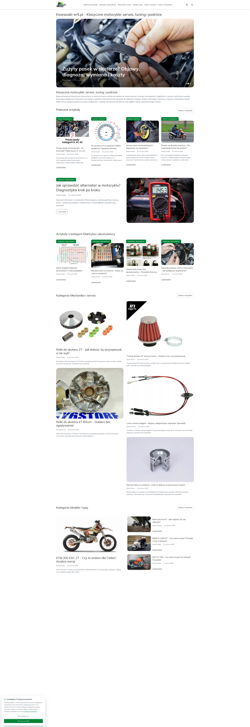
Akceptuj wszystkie (23, 721)
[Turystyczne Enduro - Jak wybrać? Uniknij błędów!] (125, 53)
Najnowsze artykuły (90, 5)
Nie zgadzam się (23, 716)
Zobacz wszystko (185, 110)
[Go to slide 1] (186, 83)
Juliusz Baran (165, 274)
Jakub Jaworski (67, 80)
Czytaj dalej (62, 212)
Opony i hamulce (150, 5)
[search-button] (187, 5)
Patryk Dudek (60, 154)
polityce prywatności (30, 711)
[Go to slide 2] (188, 83)
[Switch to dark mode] (192, 4)
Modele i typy (138, 5)
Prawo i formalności (165, 5)
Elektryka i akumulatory (107, 5)
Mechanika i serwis (124, 5)
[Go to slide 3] (190, 83)
